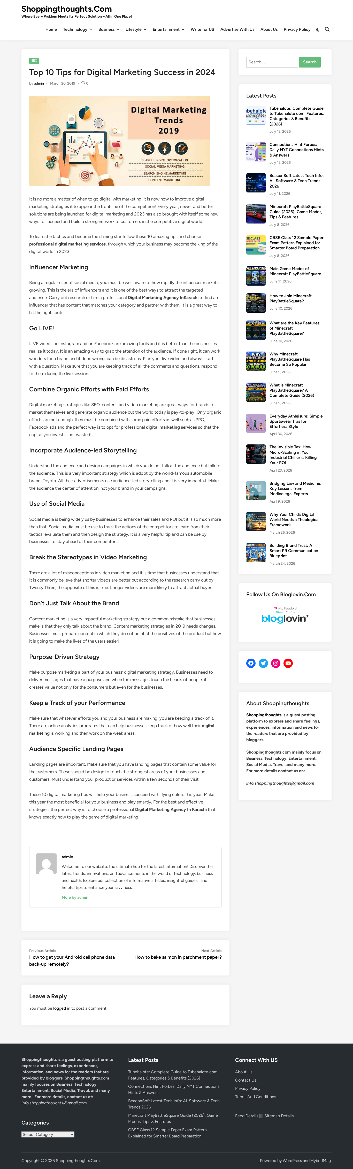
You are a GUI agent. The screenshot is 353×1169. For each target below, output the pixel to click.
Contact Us (245, 1080)
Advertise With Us (237, 29)
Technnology (75, 29)
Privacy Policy (297, 29)
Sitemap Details (279, 1115)
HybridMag (321, 1160)
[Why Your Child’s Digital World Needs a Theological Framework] (256, 514)
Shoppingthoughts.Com (66, 9)
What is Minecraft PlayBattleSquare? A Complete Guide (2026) (292, 390)
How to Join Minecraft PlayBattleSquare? (291, 298)
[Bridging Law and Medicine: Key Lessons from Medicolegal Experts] (256, 483)
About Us (269, 29)
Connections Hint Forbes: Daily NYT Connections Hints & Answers (297, 150)
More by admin (75, 897)
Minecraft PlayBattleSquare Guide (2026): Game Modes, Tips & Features (296, 212)
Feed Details (246, 1115)
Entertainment (166, 29)
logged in (61, 1008)
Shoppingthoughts (263, 714)
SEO (34, 60)
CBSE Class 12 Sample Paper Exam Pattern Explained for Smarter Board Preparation (297, 243)
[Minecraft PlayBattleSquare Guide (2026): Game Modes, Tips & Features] (256, 207)
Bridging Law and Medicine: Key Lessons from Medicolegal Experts (295, 488)
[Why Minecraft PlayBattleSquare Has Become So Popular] (256, 354)
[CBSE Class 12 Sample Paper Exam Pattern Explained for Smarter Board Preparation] (256, 238)
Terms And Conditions (255, 1096)
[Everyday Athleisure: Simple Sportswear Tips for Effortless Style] (256, 416)
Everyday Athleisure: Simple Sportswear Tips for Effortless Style (296, 421)
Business (106, 29)
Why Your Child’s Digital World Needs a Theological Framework (294, 519)
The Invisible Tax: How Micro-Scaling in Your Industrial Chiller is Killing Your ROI (293, 454)
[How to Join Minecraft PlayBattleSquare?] (256, 296)
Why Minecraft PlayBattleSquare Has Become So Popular (290, 359)
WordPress (292, 1160)
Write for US (202, 29)
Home (51, 29)
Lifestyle (134, 29)
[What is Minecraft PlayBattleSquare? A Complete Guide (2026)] (256, 385)
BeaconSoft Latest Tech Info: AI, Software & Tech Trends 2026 (297, 181)
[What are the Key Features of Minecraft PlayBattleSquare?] (256, 323)
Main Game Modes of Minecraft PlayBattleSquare (295, 271)
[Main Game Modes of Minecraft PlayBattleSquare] (256, 269)
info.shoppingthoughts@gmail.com (54, 1102)
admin (39, 83)
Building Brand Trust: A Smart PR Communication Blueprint (294, 551)
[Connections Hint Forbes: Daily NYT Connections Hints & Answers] (256, 145)
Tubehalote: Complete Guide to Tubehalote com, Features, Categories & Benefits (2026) (297, 116)
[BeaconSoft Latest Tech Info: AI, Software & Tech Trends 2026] (256, 176)
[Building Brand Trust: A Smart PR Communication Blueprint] (256, 545)
